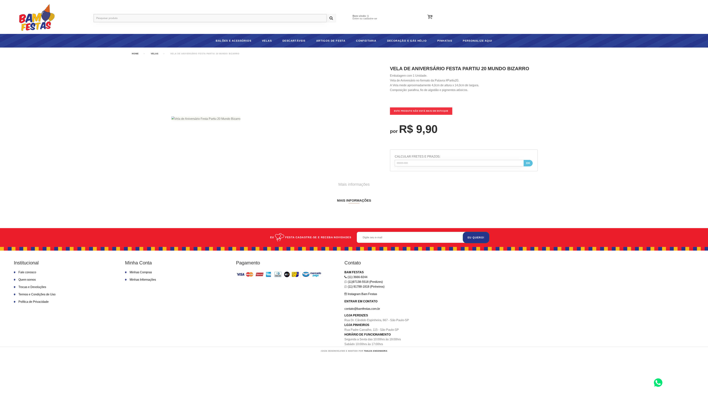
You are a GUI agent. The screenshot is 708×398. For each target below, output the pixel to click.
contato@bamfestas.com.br (362, 308)
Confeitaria (366, 40)
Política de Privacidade (33, 301)
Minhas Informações (143, 279)
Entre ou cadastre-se (365, 18)
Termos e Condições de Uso (36, 294)
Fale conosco (27, 272)
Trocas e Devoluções (32, 287)
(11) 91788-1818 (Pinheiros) (365, 286)
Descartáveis (294, 40)
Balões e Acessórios (233, 40)
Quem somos (27, 279)
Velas (267, 40)
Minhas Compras (141, 272)
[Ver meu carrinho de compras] (429, 17)
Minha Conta (138, 263)
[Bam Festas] (35, 18)
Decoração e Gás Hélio (407, 40)
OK (528, 163)
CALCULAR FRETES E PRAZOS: (417, 156)
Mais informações (354, 184)
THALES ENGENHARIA (375, 351)
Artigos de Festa (330, 40)
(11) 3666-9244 (357, 277)
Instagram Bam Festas (362, 294)
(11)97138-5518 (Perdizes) (365, 281)
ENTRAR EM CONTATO (360, 301)
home (135, 54)
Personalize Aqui (477, 40)
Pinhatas (444, 40)
